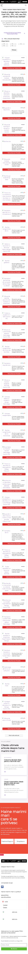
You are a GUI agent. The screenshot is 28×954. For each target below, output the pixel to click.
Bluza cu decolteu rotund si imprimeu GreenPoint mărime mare (17, 96)
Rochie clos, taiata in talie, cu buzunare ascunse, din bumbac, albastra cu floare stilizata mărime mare (18, 147)
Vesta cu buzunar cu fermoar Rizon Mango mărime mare (18, 248)
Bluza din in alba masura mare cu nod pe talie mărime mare (18, 518)
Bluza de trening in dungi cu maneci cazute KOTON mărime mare (18, 129)
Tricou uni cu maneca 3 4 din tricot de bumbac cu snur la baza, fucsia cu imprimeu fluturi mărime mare (18, 198)
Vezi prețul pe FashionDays (14, 68)
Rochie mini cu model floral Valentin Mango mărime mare (18, 604)
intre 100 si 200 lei (6, 897)
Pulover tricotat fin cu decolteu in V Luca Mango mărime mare (18, 501)
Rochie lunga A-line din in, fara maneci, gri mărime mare (18, 231)
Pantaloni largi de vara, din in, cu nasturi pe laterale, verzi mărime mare (18, 368)
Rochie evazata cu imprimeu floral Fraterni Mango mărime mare (18, 638)
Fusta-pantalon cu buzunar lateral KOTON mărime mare (18, 571)
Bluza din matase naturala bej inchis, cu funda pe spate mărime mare (18, 164)
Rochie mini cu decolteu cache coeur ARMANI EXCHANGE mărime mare (18, 485)
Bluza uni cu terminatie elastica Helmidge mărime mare (18, 334)
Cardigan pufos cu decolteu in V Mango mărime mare (18, 706)
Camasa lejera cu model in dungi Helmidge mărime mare (17, 401)
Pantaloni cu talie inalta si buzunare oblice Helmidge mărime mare (18, 621)
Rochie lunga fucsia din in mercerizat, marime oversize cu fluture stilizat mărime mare (18, 435)
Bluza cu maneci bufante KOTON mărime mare (16, 384)
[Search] (25, 5)
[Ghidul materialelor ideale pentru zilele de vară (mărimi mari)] (14, 787)
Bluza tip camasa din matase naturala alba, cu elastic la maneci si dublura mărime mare (18, 79)
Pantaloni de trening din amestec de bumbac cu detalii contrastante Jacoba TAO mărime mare (18, 284)
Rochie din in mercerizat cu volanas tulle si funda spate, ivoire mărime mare (18, 588)
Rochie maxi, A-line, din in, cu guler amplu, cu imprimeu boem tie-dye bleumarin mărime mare (18, 689)
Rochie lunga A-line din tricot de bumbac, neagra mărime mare (18, 351)
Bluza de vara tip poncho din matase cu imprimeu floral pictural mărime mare (18, 301)
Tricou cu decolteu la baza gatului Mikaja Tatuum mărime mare (18, 468)
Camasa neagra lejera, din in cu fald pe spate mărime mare (18, 418)
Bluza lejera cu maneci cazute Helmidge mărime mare (18, 451)
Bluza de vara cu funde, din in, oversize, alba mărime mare (18, 723)
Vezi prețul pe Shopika (14, 85)
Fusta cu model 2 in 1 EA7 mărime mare (18, 316)
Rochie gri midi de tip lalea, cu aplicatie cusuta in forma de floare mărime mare (18, 181)
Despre (5, 907)
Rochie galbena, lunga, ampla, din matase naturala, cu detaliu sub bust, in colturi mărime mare (18, 266)
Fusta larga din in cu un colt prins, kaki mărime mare (18, 671)
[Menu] (2, 5)
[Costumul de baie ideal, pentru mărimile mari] (14, 764)
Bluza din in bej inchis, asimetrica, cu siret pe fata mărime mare (18, 112)
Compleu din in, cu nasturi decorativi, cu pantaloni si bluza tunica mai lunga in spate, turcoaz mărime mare (18, 537)
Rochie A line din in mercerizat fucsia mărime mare (17, 655)
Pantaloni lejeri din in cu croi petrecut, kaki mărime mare (18, 215)
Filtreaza (14, 50)
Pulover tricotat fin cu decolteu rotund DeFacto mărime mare (18, 62)
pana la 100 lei (4, 895)
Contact (5, 905)
